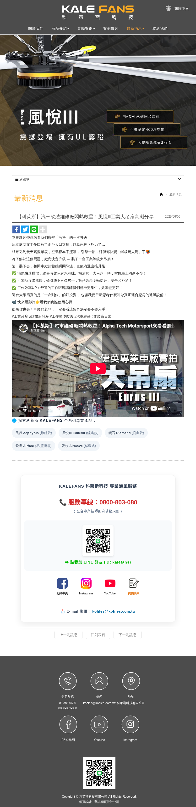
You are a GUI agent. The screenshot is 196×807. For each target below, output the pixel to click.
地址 (131, 696)
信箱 (99, 696)
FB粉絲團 (68, 740)
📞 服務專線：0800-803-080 (98, 502)
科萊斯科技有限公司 (98, 13)
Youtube (99, 740)
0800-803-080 (67, 708)
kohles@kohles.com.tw (114, 611)
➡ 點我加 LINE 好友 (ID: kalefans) (98, 562)
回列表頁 (98, 635)
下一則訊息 (127, 635)
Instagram (130, 740)
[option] (98, 100)
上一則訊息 (68, 635)
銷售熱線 (67, 696)
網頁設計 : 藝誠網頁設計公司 (99, 802)
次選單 (23, 179)
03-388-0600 (67, 703)
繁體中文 (181, 8)
